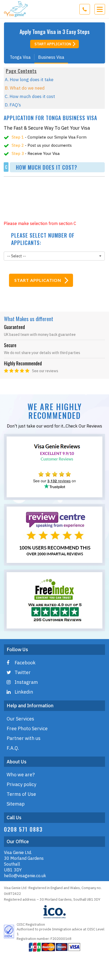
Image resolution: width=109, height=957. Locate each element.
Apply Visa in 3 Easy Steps (55, 32)
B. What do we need (25, 88)
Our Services (20, 719)
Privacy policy (21, 784)
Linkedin (24, 692)
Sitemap (16, 804)
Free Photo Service (27, 728)
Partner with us (23, 738)
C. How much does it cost (30, 96)
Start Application (52, 44)
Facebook (25, 663)
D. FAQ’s (13, 105)
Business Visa (51, 57)
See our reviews (45, 371)
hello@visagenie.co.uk (25, 875)
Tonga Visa (20, 57)
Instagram (26, 682)
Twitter (23, 672)
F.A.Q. (13, 748)
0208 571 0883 (23, 829)
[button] (54, 256)
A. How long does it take (29, 79)
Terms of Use (21, 794)
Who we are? (21, 775)
